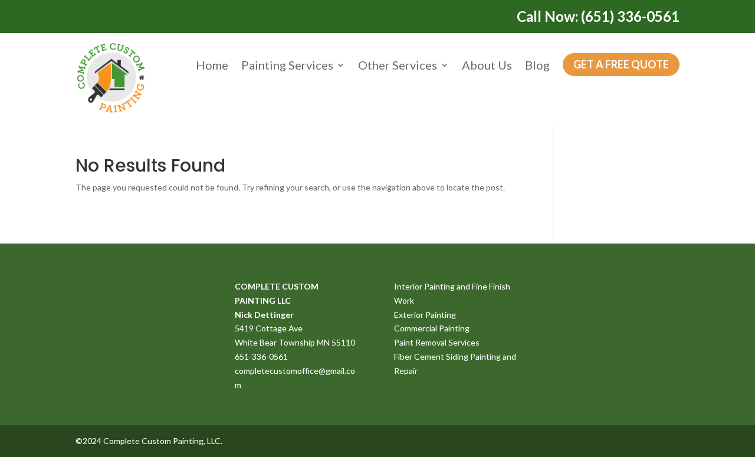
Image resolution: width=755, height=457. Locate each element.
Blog (537, 65)
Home (212, 65)
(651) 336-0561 (630, 16)
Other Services (397, 65)
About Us (487, 65)
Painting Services (287, 65)
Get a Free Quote (621, 64)
